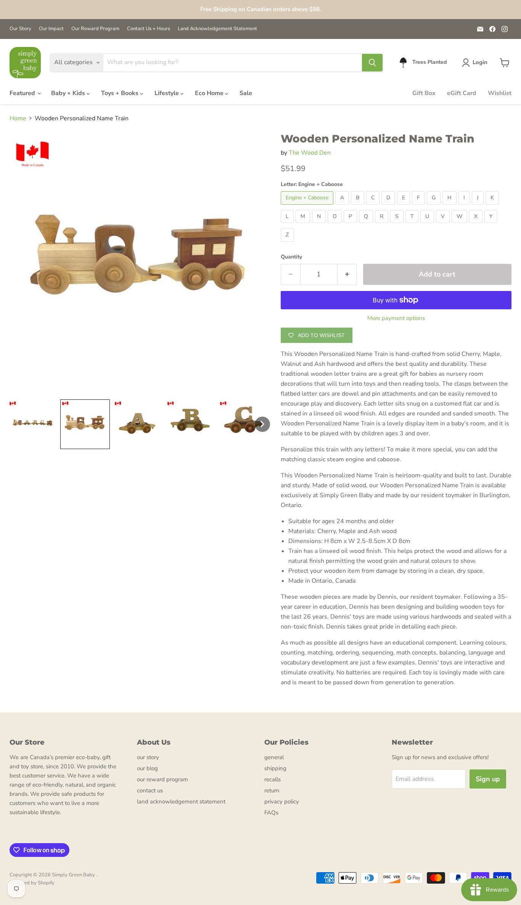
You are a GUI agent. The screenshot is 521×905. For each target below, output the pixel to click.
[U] (428, 225)
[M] (304, 225)
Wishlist (499, 93)
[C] (373, 206)
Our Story (20, 29)
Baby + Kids (69, 93)
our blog (147, 768)
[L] (288, 225)
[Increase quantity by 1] (347, 274)
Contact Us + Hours (148, 29)
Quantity (291, 257)
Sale (246, 93)
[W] (460, 225)
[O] (336, 225)
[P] (351, 225)
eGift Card (461, 93)
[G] (434, 206)
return (272, 790)
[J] (479, 206)
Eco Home (210, 93)
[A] (343, 206)
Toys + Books (120, 93)
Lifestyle (167, 93)
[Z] (288, 243)
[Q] (367, 225)
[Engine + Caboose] (308, 206)
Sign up (488, 779)
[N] (320, 225)
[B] (358, 206)
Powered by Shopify (32, 882)
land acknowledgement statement (181, 801)
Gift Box (424, 93)
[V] (444, 225)
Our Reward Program (95, 29)
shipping (275, 768)
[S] (397, 225)
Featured (23, 93)
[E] (404, 206)
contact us (150, 790)
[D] (389, 206)
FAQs (271, 812)
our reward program (162, 779)
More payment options (396, 318)
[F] (419, 206)
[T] (412, 225)
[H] (450, 206)
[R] (382, 225)
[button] (476, 62)
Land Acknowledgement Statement (217, 29)
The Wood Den (310, 153)
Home (18, 118)
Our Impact (51, 29)
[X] (476, 225)
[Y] (491, 225)
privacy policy (281, 801)
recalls (272, 779)
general (274, 757)
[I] (465, 206)
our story (148, 757)
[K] (493, 206)
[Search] (372, 62)
